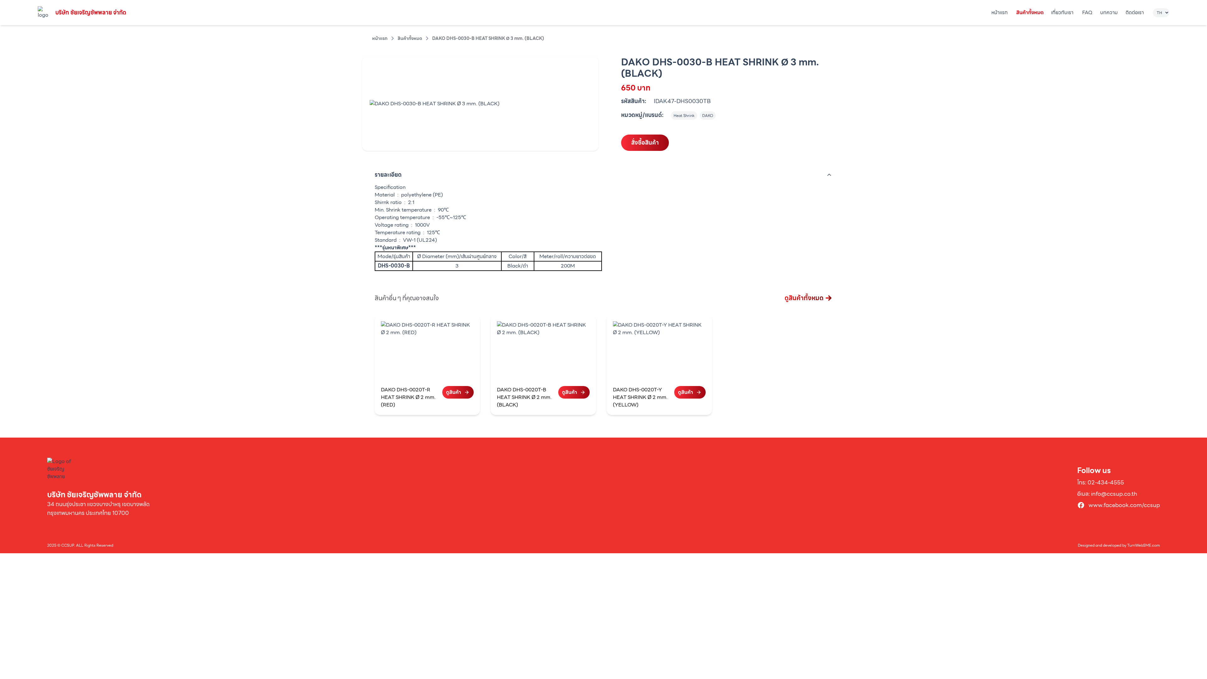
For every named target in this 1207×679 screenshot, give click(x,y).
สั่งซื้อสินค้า (645, 142)
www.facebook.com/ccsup (1124, 505)
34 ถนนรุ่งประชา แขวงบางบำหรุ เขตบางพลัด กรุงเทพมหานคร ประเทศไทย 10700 (98, 508)
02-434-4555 (1106, 482)
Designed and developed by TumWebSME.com (1119, 545)
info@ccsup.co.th (1114, 493)
